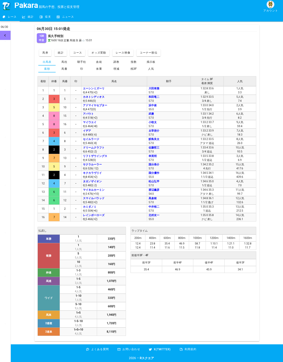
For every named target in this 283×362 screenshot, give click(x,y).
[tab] (10, 17)
